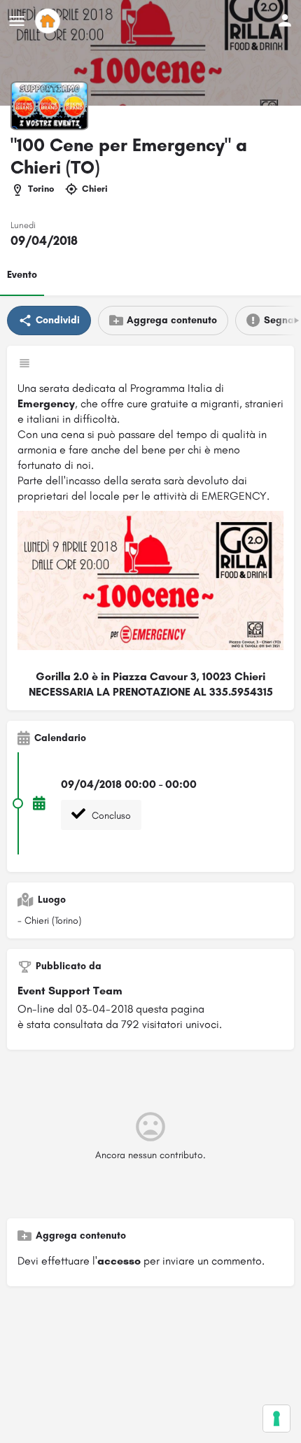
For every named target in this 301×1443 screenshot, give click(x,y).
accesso (119, 1260)
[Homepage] (49, 21)
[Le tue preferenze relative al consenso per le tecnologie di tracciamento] (276, 1418)
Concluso (110, 816)
